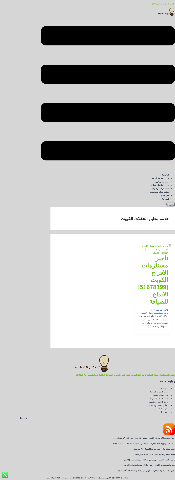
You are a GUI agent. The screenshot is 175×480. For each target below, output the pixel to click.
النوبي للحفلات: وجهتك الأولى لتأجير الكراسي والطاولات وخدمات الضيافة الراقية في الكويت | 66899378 (125, 375)
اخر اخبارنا (165, 195)
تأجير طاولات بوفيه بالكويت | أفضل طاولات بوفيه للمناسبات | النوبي (149, 465)
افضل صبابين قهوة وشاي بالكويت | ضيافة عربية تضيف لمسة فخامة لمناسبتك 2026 (144, 443)
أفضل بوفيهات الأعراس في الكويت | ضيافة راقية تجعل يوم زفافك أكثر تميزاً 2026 (144, 438)
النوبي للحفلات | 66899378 (163, 3)
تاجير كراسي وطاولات (160, 188)
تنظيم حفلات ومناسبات (159, 192)
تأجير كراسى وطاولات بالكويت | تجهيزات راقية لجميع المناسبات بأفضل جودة (146, 470)
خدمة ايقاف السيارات (160, 185)
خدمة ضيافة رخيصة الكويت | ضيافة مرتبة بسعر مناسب (154, 454)
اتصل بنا (165, 199)
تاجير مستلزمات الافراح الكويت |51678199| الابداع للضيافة (153, 280)
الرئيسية (165, 175)
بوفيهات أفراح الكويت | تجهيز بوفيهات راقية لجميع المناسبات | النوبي (149, 460)
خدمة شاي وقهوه (162, 182)
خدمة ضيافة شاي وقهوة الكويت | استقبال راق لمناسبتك (154, 449)
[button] (108, 94)
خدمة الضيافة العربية (160, 178)
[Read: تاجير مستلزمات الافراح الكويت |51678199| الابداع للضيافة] (156, 246)
